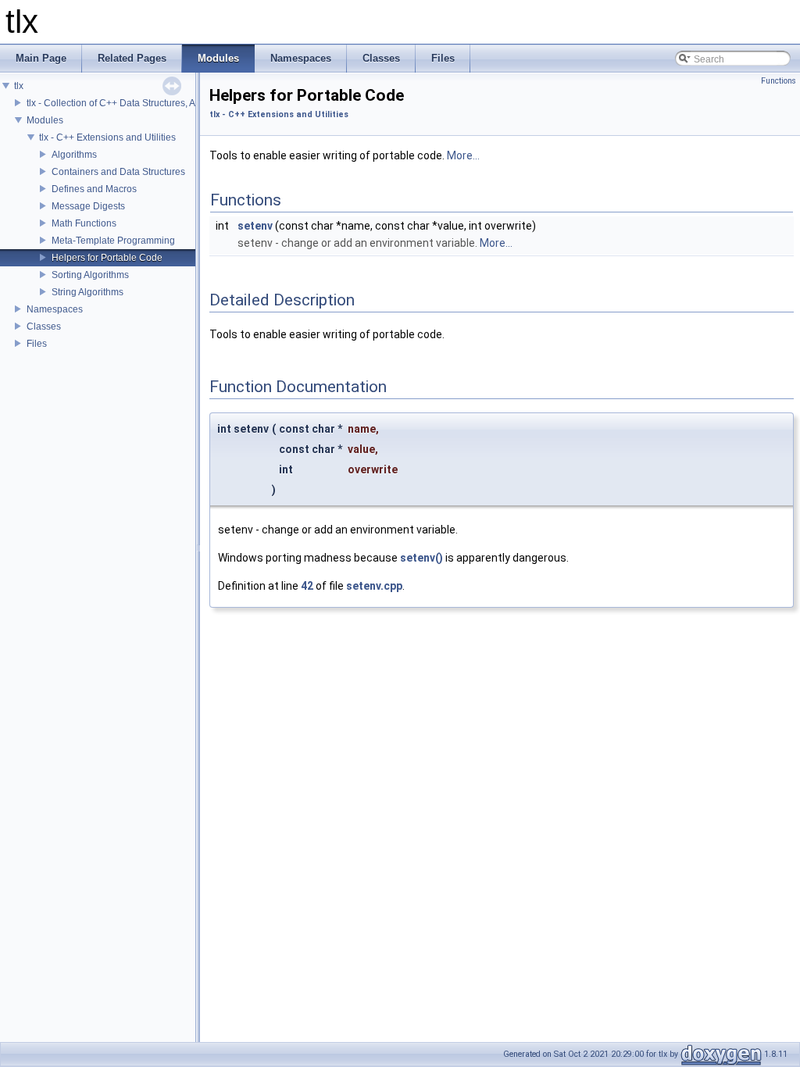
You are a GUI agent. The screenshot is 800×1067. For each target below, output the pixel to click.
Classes (44, 326)
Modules (45, 120)
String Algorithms (87, 292)
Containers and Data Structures (118, 171)
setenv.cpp (374, 586)
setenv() (421, 557)
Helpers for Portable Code (107, 257)
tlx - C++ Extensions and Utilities (107, 137)
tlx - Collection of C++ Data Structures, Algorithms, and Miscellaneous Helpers (191, 103)
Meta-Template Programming (113, 240)
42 (307, 586)
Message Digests (88, 206)
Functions (778, 81)
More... (463, 155)
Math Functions (84, 223)
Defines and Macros (94, 189)
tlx (18, 85)
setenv (255, 225)
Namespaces (55, 309)
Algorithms (74, 154)
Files (37, 343)
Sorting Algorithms (90, 274)
